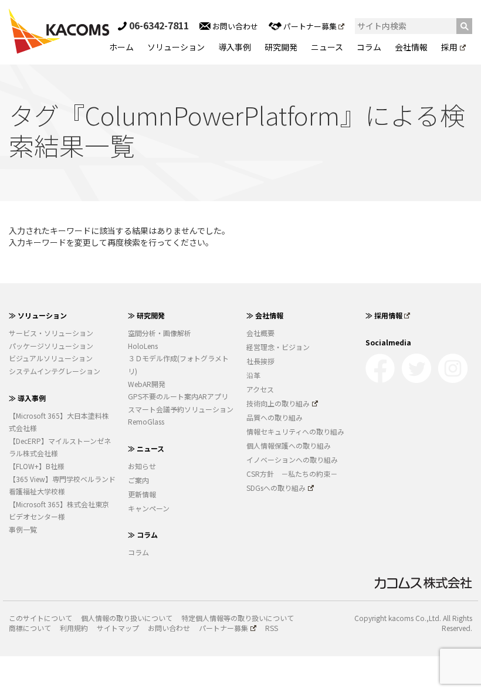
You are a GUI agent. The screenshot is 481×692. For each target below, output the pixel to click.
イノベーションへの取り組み (292, 459)
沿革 (253, 375)
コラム (369, 47)
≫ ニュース (146, 448)
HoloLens (143, 346)
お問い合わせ (234, 26)
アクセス (260, 389)
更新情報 (142, 494)
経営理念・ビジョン (278, 347)
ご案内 (138, 480)
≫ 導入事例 (27, 398)
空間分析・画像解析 (159, 333)
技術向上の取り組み (278, 403)
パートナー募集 (310, 26)
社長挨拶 (260, 361)
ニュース (327, 47)
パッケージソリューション (51, 346)
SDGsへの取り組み (276, 488)
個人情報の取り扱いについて (126, 618)
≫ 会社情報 (264, 315)
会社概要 (260, 333)
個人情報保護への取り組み (288, 445)
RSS (271, 628)
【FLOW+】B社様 (37, 466)
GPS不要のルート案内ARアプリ (178, 396)
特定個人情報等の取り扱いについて (237, 618)
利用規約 (74, 628)
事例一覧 (23, 529)
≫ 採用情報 (383, 315)
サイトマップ (118, 628)
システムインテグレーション (54, 371)
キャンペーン (149, 508)
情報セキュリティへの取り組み (295, 431)
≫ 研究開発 (146, 315)
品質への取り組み (274, 417)
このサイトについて (40, 618)
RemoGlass (146, 421)
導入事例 (234, 47)
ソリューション (176, 47)
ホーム (121, 47)
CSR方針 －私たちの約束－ (291, 474)
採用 (449, 47)
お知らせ (142, 466)
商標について (30, 628)
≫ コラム (143, 535)
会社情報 (411, 47)
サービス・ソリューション (51, 333)
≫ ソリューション (38, 315)
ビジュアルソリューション (51, 358)
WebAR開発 (146, 384)
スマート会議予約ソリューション (180, 409)
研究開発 (281, 47)
